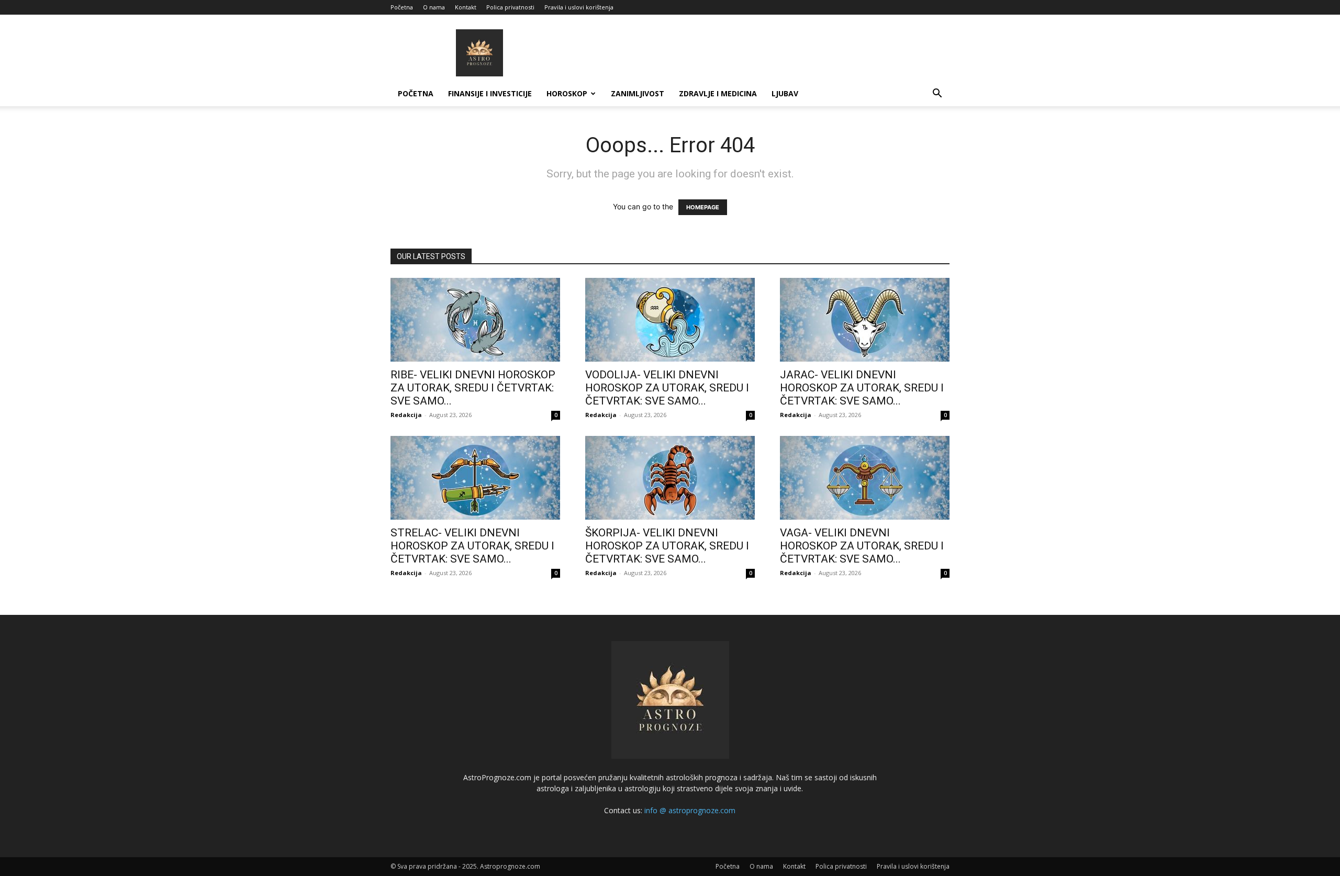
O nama (434, 7)
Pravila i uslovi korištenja (578, 7)
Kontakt (465, 7)
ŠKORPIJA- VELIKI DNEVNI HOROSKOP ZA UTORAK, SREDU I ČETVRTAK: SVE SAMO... (667, 545)
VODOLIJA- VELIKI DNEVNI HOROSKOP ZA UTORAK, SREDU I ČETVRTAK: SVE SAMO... (667, 387)
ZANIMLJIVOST (637, 93)
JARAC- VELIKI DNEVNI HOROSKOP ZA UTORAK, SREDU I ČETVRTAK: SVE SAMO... (862, 387)
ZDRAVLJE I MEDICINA (718, 93)
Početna (401, 7)
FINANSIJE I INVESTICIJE (490, 93)
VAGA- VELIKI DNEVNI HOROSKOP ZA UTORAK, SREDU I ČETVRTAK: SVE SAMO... (862, 545)
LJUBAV (785, 93)
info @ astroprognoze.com (689, 810)
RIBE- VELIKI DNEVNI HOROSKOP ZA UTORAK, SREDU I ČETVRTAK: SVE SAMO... (472, 387)
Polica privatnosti (510, 7)
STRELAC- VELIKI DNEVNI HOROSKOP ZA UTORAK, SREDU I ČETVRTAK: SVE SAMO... (472, 545)
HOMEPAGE (702, 207)
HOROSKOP (566, 93)
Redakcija (406, 415)
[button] (937, 94)
